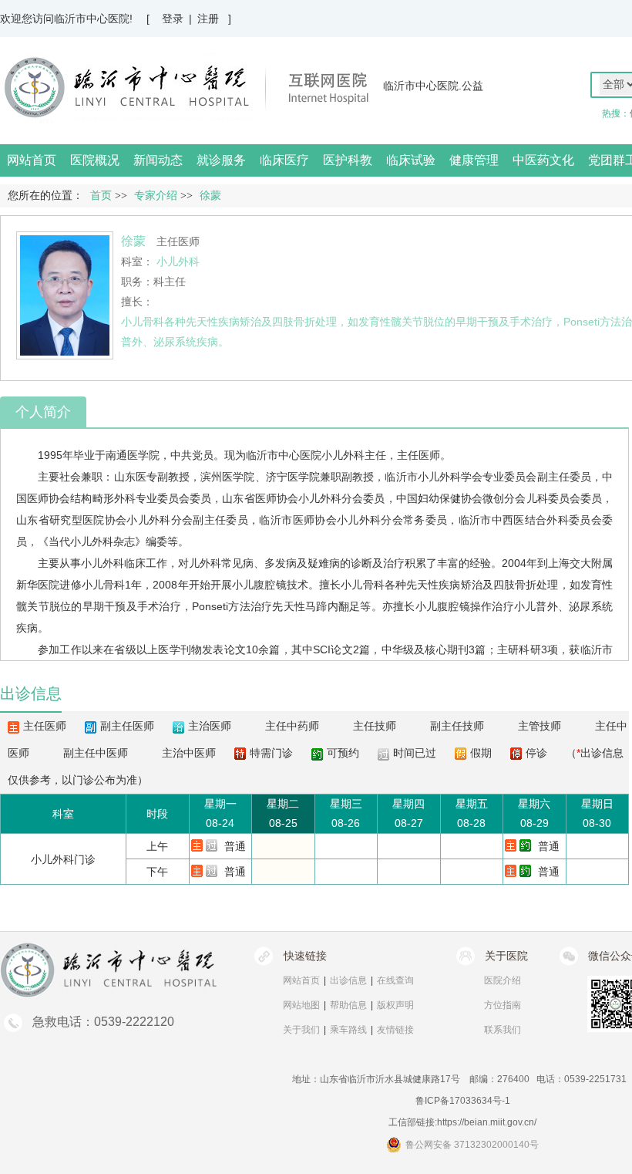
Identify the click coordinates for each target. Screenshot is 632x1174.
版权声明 (395, 1005)
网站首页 (31, 160)
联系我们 (502, 1029)
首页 (101, 195)
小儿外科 (343, 455)
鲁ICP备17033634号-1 (462, 1100)
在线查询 (395, 980)
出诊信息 (348, 980)
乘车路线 (348, 1029)
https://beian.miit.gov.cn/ (486, 1122)
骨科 (153, 321)
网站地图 (301, 1005)
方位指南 (502, 1005)
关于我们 (301, 1029)
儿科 (537, 498)
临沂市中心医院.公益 (433, 85)
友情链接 (395, 1029)
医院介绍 (502, 980)
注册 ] (214, 18)
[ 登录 (164, 18)
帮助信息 (348, 1005)
